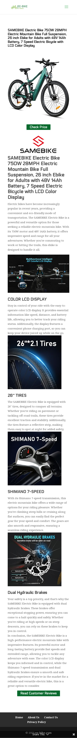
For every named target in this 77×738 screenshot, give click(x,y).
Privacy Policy (36, 722)
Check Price (38, 127)
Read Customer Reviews (38, 693)
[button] (66, 9)
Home (19, 717)
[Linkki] (19, 6)
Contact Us (51, 717)
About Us (33, 717)
